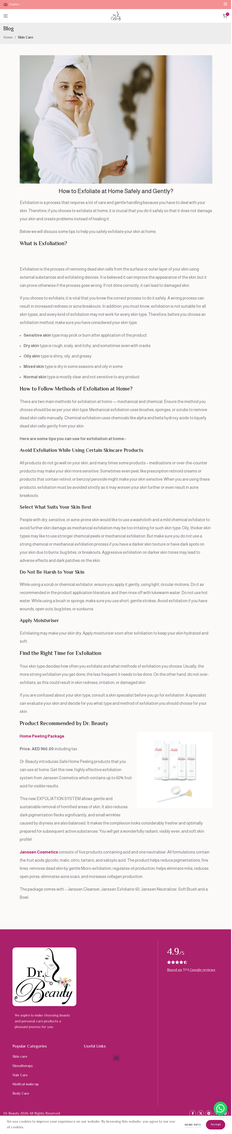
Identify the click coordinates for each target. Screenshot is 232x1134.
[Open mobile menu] (5, 15)
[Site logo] (116, 16)
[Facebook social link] (192, 1113)
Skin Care (25, 38)
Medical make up (25, 1084)
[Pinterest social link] (208, 1113)
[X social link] (200, 1113)
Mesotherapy (22, 1066)
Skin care (19, 1057)
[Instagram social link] (225, 4)
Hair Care (20, 1075)
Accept (215, 1124)
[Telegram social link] (225, 1113)
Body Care (20, 1094)
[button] (116, 1058)
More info (193, 1125)
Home (8, 38)
